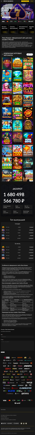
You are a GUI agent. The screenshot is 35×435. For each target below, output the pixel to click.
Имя (1, 334)
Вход (32, 1)
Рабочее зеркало (5, 418)
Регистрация (25, 1)
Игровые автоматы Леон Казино (8, 415)
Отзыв (2, 339)
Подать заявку (6, 17)
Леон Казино (8, 1)
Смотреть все (30, 54)
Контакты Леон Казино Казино (8, 419)
